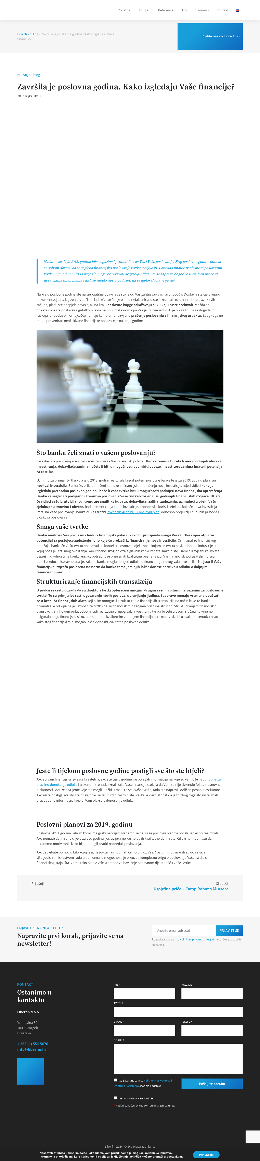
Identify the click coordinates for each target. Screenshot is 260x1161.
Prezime (187, 984)
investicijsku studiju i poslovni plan (133, 512)
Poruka (119, 1040)
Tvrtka (118, 1003)
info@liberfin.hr (31, 1049)
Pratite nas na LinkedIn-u (220, 36)
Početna (124, 10)
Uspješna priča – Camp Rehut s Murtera (191, 888)
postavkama (175, 1156)
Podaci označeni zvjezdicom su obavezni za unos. (144, 1105)
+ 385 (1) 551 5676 (32, 1043)
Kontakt (223, 10)
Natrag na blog (28, 75)
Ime (117, 984)
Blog (184, 10)
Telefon (188, 1021)
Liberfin (23, 34)
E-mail (119, 1021)
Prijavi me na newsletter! (136, 1098)
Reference (165, 10)
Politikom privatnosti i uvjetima (199, 939)
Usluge (143, 10)
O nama (201, 10)
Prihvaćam (206, 1154)
